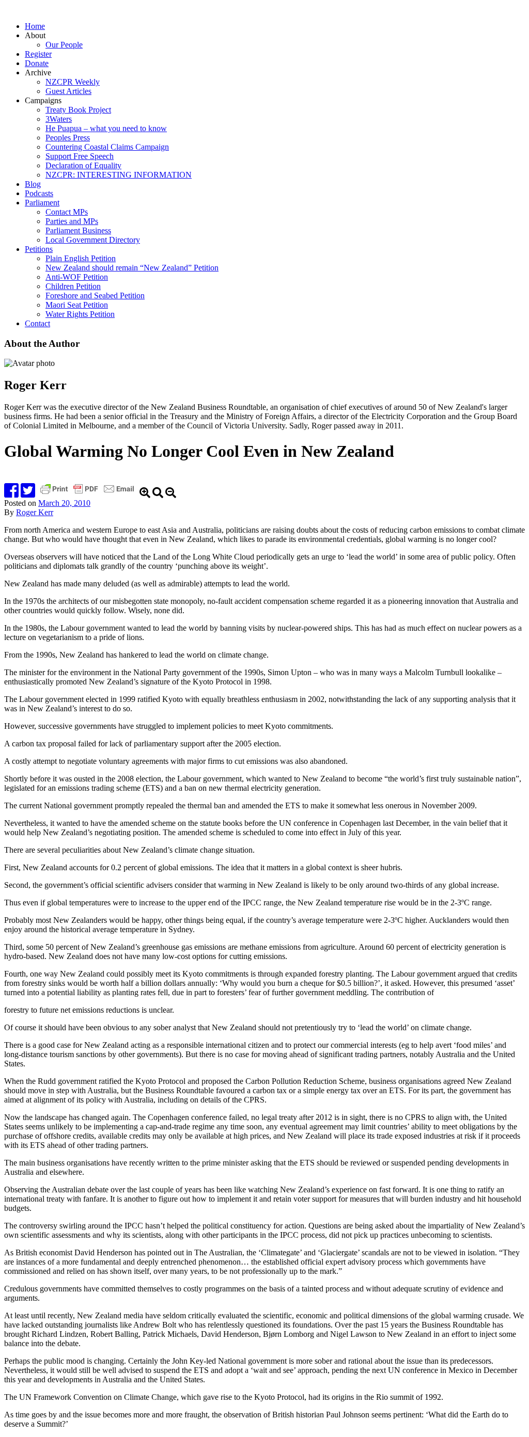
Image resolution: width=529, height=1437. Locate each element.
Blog (33, 184)
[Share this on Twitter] (28, 493)
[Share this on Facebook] (11, 493)
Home (35, 26)
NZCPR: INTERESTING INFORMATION (118, 174)
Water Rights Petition (80, 314)
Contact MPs (66, 211)
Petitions (39, 249)
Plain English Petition (80, 258)
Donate (37, 63)
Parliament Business (78, 230)
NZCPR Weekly (72, 81)
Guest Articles (68, 91)
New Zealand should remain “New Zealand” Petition (132, 267)
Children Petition (73, 286)
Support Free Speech (79, 156)
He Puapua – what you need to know (106, 128)
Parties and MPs (71, 221)
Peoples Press (67, 137)
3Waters (58, 119)
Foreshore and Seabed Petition (95, 295)
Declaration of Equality (83, 165)
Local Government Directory (92, 239)
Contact (37, 323)
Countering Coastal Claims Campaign (107, 146)
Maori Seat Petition (76, 304)
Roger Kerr (34, 512)
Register (38, 54)
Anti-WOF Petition (76, 277)
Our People (64, 44)
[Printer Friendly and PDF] (88, 493)
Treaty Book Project (78, 109)
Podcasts (39, 193)
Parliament (42, 202)
